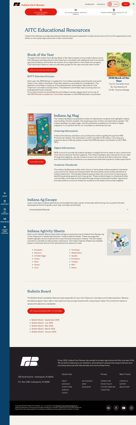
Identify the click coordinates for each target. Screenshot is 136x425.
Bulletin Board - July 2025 (42, 323)
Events (64, 393)
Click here (58, 155)
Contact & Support (124, 382)
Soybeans (38, 250)
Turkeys (74, 262)
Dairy (36, 262)
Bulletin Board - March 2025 (43, 329)
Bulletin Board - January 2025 (44, 332)
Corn (36, 267)
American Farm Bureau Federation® (66, 406)
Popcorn (38, 253)
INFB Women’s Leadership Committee (47, 94)
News (84, 384)
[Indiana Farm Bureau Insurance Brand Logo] (29, 4)
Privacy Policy (106, 384)
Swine (73, 267)
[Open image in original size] (39, 155)
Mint (73, 265)
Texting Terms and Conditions (108, 388)
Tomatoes (75, 250)
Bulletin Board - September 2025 (45, 320)
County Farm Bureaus (67, 388)
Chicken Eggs (40, 256)
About (64, 381)
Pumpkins (75, 259)
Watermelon (76, 253)
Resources (86, 387)
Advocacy (66, 384)
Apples (74, 256)
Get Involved (87, 381)
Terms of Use (106, 381)
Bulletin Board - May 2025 (42, 326)
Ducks (37, 259)
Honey (37, 265)
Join (125, 4)
